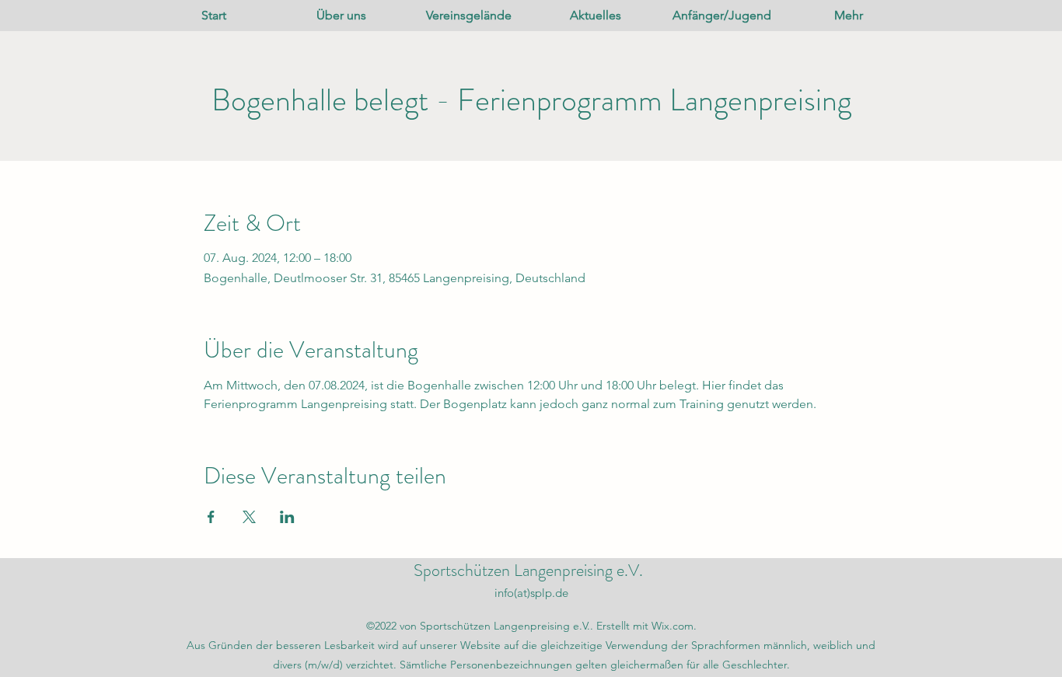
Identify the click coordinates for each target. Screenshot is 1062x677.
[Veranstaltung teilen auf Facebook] (211, 517)
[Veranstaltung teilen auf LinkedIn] (287, 517)
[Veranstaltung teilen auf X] (249, 517)
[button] (341, 15)
